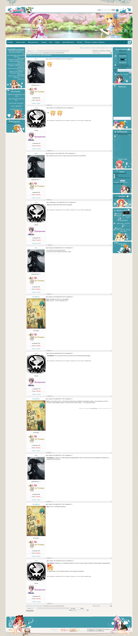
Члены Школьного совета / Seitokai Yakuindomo (53, 52)
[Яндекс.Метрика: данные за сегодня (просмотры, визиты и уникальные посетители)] (82, 630)
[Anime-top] (73, 631)
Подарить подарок (36, 103)
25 (72, 504)
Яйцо (116, 174)
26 (73, 560)
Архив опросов (123, 182)
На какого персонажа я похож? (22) (16, 68)
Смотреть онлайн (122, 159)
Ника (36, 58)
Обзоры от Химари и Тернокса (94, 42)
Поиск (107, 47)
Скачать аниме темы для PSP (16, 103)
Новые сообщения (85, 47)
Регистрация (125, 74)
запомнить (117, 72)
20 (72, 247)
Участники (92, 47)
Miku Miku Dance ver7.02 (16, 109)
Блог (50, 42)
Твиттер (79, 42)
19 (76, 202)
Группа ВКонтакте (68, 42)
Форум (57, 42)
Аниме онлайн (20, 42)
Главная (21, 9)
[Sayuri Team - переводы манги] (118, 213)
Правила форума (100, 47)
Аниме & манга (33, 52)
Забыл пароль (120, 74)
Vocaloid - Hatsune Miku (16, 106)
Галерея (43, 42)
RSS (110, 47)
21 (72, 296)
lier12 (36, 107)
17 (73, 107)
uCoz (111, 629)
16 (73, 58)
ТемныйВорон (36, 296)
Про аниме (40, 52)
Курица (117, 176)
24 (72, 455)
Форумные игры (21, 58)
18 (75, 153)
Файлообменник (33, 42)
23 (72, 398)
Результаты (116, 182)
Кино (24, 53)
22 (72, 353)
